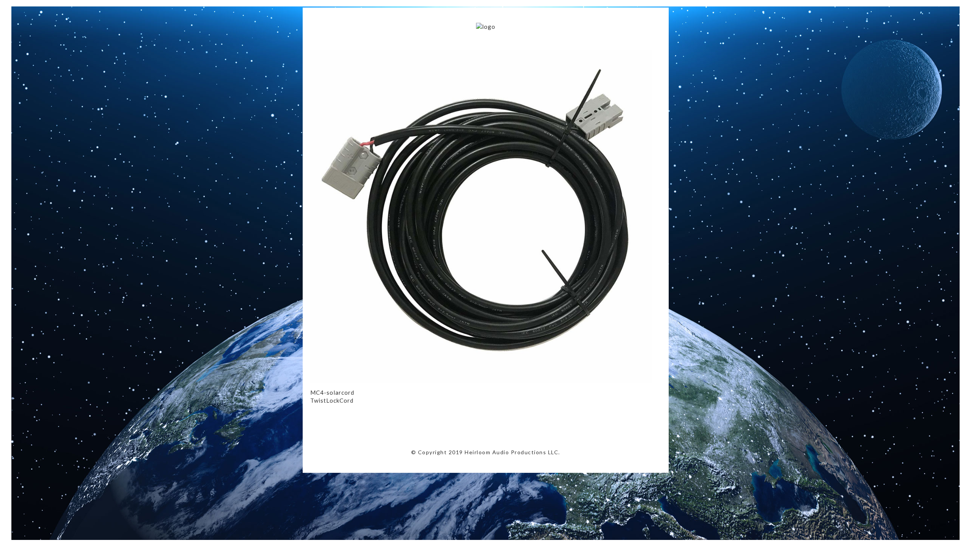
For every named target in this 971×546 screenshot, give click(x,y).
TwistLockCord (332, 400)
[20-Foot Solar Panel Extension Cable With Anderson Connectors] (481, 380)
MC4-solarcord (332, 392)
